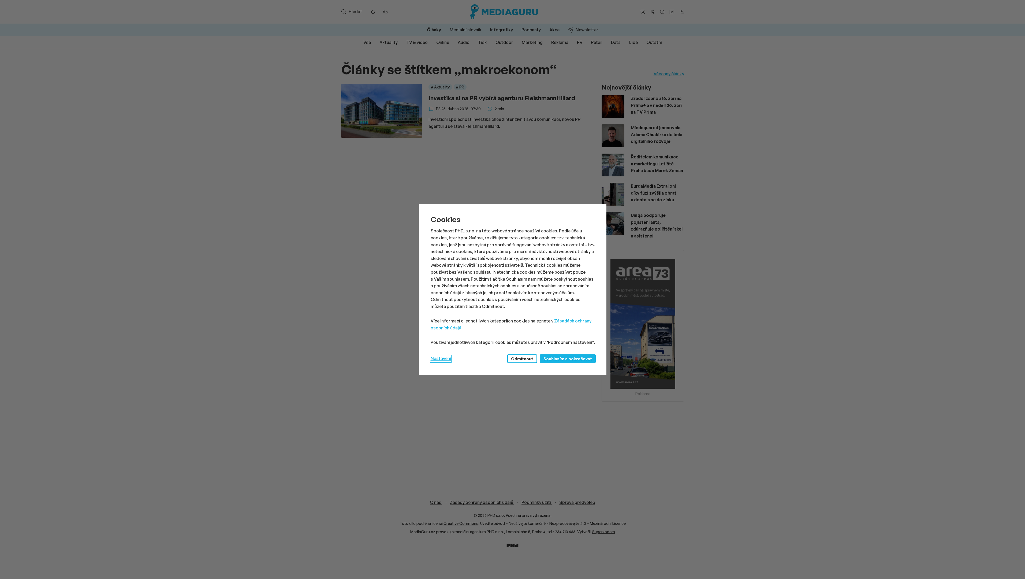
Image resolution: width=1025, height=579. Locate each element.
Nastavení (441, 358)
